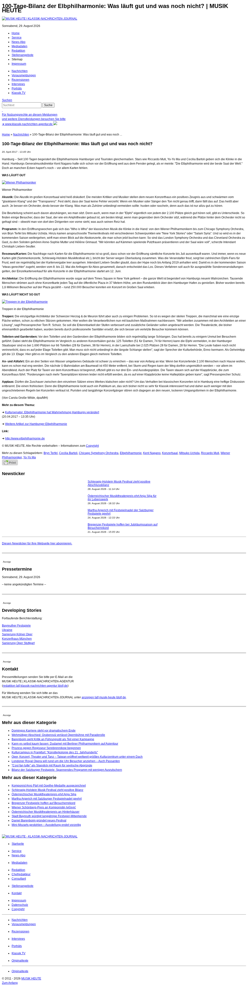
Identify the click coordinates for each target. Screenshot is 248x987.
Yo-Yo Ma (29, 457)
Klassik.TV (18, 93)
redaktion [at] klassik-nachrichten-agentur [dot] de (35, 685)
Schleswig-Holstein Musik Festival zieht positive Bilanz (47, 790)
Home (16, 33)
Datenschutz (20, 905)
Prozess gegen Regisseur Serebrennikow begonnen (46, 748)
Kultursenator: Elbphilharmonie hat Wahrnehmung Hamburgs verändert (52, 412)
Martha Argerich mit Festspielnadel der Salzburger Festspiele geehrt (121, 512)
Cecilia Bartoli (68, 453)
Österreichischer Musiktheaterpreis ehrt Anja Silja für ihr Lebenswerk (122, 497)
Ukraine (7, 630)
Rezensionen (20, 79)
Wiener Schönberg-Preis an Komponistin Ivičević (44, 807)
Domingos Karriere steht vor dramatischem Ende (44, 730)
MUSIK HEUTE (31, 978)
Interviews (18, 84)
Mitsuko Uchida (189, 453)
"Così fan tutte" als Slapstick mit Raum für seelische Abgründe (52, 765)
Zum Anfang (10, 983)
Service (17, 37)
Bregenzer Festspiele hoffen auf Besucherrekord (43, 803)
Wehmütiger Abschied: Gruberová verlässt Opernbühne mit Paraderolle (58, 735)
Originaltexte (20, 960)
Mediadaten (19, 46)
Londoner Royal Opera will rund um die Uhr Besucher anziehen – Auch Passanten (66, 761)
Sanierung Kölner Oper (17, 634)
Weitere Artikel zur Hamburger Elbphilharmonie (36, 424)
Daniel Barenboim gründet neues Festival (39, 820)
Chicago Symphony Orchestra (98, 453)
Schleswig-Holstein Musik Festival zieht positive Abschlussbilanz (119, 483)
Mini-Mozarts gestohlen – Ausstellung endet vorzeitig (46, 825)
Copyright (92, 445)
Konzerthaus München (17, 638)
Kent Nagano (152, 453)
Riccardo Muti (210, 453)
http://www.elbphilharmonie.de (25, 438)
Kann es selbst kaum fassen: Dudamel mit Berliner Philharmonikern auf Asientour (65, 743)
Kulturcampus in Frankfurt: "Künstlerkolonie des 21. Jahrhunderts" (55, 752)
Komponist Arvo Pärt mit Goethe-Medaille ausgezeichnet (49, 785)
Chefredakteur (21, 874)
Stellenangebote (22, 55)
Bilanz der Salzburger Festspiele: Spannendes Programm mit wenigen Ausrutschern (67, 770)
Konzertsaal (170, 453)
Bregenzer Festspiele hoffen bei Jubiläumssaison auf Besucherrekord (122, 526)
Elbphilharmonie (131, 453)
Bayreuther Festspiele (16, 625)
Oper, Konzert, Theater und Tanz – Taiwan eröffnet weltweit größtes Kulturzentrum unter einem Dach (77, 756)
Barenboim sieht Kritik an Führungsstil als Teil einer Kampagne (53, 739)
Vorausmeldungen (24, 75)
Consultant (19, 878)
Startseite (18, 843)
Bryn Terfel (51, 453)
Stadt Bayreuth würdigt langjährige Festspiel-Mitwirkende (49, 816)
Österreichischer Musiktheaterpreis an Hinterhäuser (45, 811)
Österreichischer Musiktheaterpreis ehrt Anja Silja (44, 794)
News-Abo (18, 42)
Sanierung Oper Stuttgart (18, 643)
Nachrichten (20, 71)
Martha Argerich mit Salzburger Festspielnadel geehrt (47, 798)
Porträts (17, 88)
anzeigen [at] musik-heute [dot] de (104, 697)
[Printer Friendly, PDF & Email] (10, 464)
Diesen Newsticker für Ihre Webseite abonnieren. (37, 543)
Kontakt (17, 893)
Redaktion (18, 50)
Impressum (19, 63)
